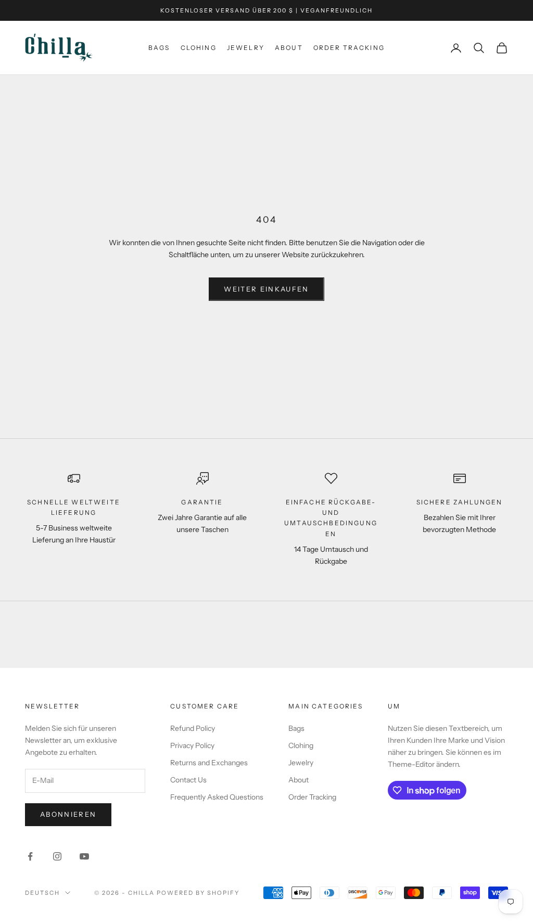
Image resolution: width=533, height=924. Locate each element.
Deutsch (42, 892)
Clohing (199, 48)
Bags (159, 48)
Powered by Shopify (198, 892)
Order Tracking (349, 48)
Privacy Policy (192, 745)
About (289, 48)
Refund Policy (192, 728)
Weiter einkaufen (266, 289)
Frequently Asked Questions (216, 797)
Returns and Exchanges (209, 762)
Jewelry (245, 48)
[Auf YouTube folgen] (84, 856)
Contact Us (188, 779)
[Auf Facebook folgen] (30, 856)
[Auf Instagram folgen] (57, 856)
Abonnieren (68, 814)
